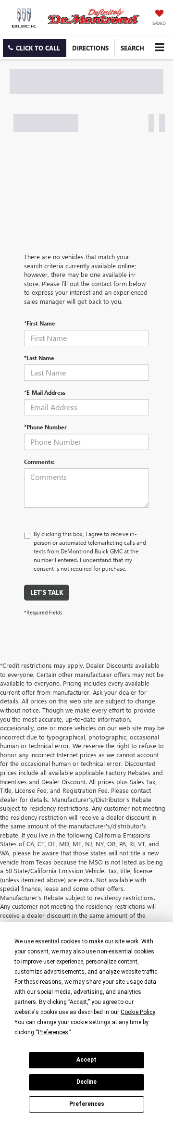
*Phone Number (45, 427)
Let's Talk (46, 592)
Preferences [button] (53, 1032)
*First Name (39, 323)
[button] (34, 48)
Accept (86, 1059)
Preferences (86, 1104)
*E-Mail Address (44, 392)
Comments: (39, 461)
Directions (90, 48)
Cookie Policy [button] (138, 1012)
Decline (86, 1081)
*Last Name (39, 358)
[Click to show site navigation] (159, 47)
